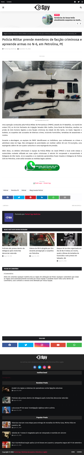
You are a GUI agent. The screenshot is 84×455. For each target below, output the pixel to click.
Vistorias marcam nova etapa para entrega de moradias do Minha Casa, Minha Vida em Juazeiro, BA (44, 424)
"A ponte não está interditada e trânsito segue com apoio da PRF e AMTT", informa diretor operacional (68, 19)
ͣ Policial (15, 34)
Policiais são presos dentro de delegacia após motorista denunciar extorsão (13, 250)
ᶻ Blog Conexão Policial (36, 190)
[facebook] (75, 2)
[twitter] (78, 2)
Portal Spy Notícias (10, 49)
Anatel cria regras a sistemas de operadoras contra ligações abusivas (37, 388)
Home (3, 2)
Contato (9, 2)
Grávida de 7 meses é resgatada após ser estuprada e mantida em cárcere (39, 433)
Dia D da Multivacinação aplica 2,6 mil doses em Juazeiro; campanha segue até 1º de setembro (47, 443)
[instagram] (82, 2)
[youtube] (58, 345)
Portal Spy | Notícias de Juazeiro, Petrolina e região (30, 452)
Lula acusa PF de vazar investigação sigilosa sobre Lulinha (33, 408)
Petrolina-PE (15, 190)
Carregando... (6, 378)
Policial (24, 190)
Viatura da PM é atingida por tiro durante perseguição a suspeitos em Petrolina (41, 250)
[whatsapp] (74, 345)
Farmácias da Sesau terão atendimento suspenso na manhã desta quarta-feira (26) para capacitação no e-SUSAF (28, 19)
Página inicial (8, 34)
